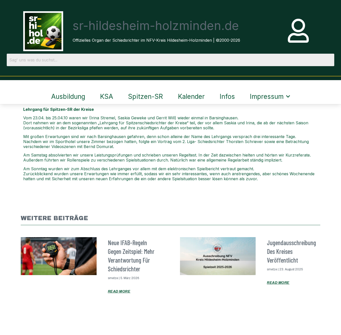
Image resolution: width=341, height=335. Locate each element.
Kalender (191, 96)
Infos (227, 96)
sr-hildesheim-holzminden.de (156, 25)
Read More (119, 291)
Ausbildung (68, 96)
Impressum (267, 96)
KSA (106, 96)
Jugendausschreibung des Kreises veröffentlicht (291, 251)
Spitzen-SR (145, 96)
